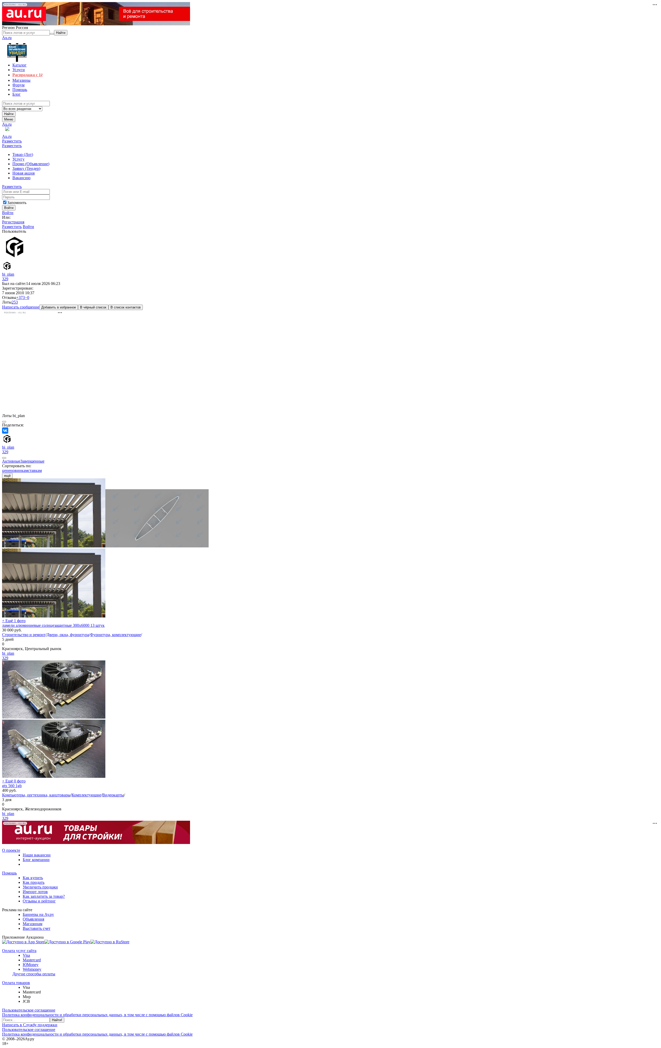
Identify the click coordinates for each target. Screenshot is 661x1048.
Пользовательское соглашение (28, 1010)
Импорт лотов (35, 891)
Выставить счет (36, 928)
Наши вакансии (37, 855)
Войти (7, 212)
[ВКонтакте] (5, 430)
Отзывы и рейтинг (39, 901)
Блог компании (36, 859)
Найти (8, 114)
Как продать (33, 882)
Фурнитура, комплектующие (115, 634)
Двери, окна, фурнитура (67, 634)
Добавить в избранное (58, 307)
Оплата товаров (16, 983)
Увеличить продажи (40, 887)
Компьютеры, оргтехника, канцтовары (36, 795)
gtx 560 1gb (12, 785)
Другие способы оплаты (33, 974)
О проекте (11, 850)
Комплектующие (86, 795)
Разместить (12, 141)
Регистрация (13, 222)
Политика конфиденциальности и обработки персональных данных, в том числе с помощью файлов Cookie (97, 1015)
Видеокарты (113, 795)
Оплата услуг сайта (19, 950)
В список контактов (126, 307)
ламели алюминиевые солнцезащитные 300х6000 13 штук (53, 625)
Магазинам (32, 924)
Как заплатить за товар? (44, 896)
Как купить (33, 878)
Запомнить (16, 202)
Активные (11, 461)
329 (5, 279)
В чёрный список (93, 307)
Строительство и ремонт (23, 634)
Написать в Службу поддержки (29, 1025)
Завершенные (32, 461)
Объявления (33, 919)
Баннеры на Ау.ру (38, 914)
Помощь (9, 873)
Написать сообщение (20, 307)
